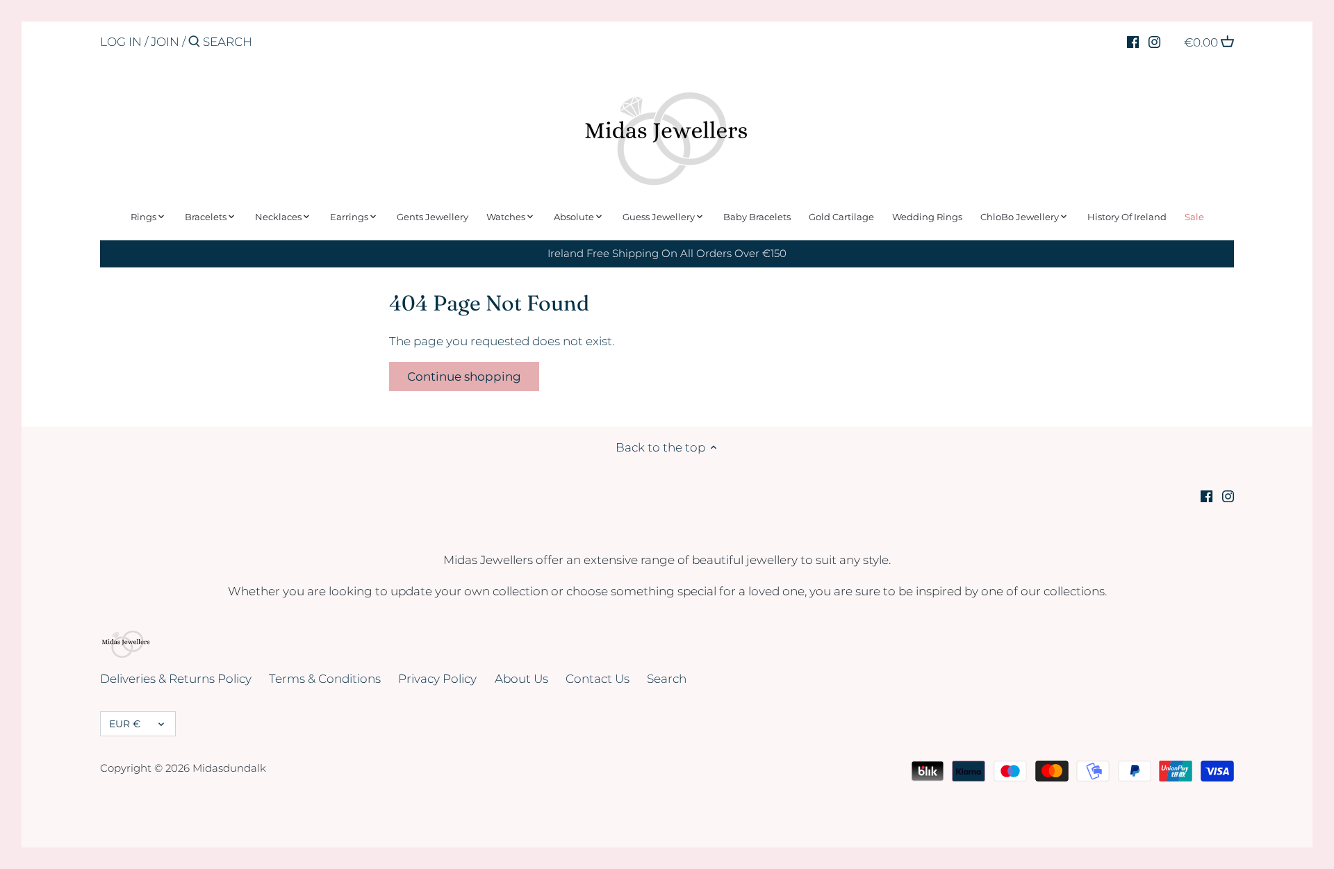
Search (666, 679)
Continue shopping (464, 376)
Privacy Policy (437, 679)
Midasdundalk (229, 768)
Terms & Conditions (325, 679)
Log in (121, 42)
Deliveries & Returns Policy (176, 679)
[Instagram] (1154, 41)
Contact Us (597, 679)
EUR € (124, 723)
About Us (521, 679)
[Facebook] (1133, 41)
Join (165, 42)
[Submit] (194, 42)
